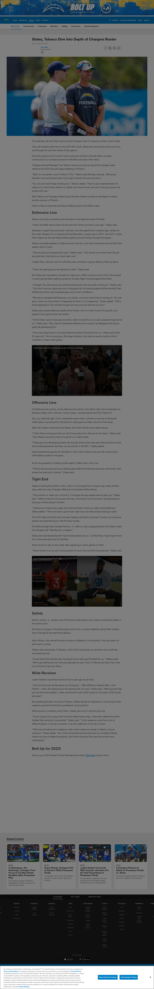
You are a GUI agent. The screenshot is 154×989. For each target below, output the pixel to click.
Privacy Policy (76, 971)
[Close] (150, 977)
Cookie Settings (23, 987)
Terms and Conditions (11, 971)
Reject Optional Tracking (107, 977)
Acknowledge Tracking (129, 977)
